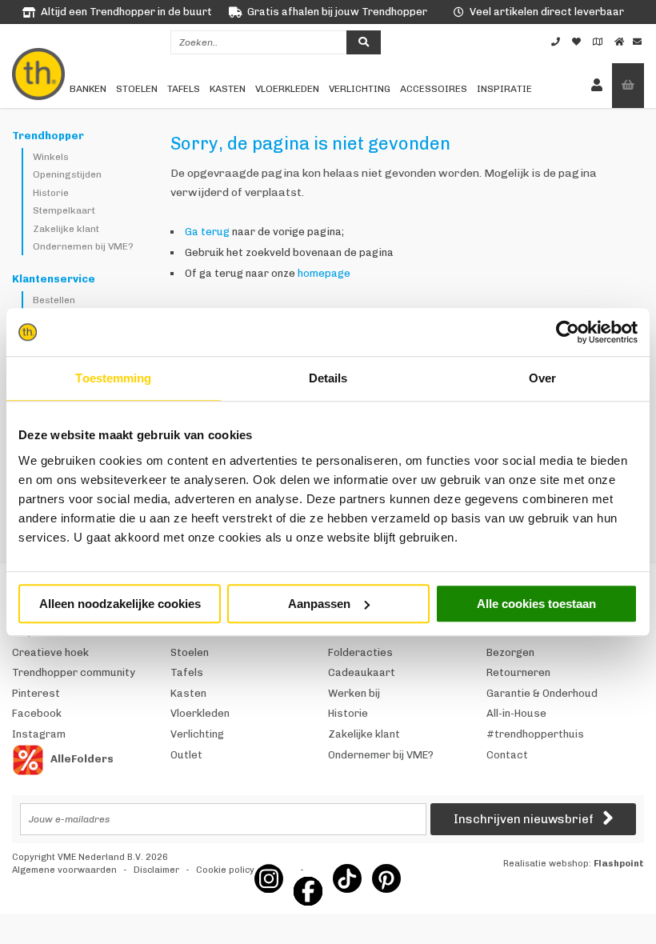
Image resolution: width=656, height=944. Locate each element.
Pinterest (36, 693)
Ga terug (207, 232)
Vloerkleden (287, 88)
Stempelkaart (64, 210)
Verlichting (359, 88)
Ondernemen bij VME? (83, 246)
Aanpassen (319, 603)
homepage (324, 273)
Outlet (186, 755)
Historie (51, 192)
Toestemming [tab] (113, 378)
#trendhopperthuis (535, 734)
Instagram (39, 734)
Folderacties (360, 652)
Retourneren (518, 672)
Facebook (37, 713)
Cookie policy (225, 870)
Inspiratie (504, 88)
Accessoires (433, 88)
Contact (507, 755)
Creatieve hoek (50, 652)
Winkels (51, 156)
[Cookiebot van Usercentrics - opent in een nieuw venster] (568, 332)
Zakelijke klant (66, 228)
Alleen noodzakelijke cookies (120, 603)
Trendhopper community (73, 672)
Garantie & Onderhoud (542, 693)
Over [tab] (542, 378)
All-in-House (516, 713)
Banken (88, 88)
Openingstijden (67, 174)
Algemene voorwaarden (64, 870)
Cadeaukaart (361, 672)
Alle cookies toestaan (536, 603)
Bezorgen (510, 652)
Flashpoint (619, 863)
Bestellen (54, 300)
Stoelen (137, 88)
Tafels (183, 88)
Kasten (228, 88)
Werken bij (354, 693)
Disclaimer (156, 870)
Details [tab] (328, 378)
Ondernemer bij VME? (381, 755)
